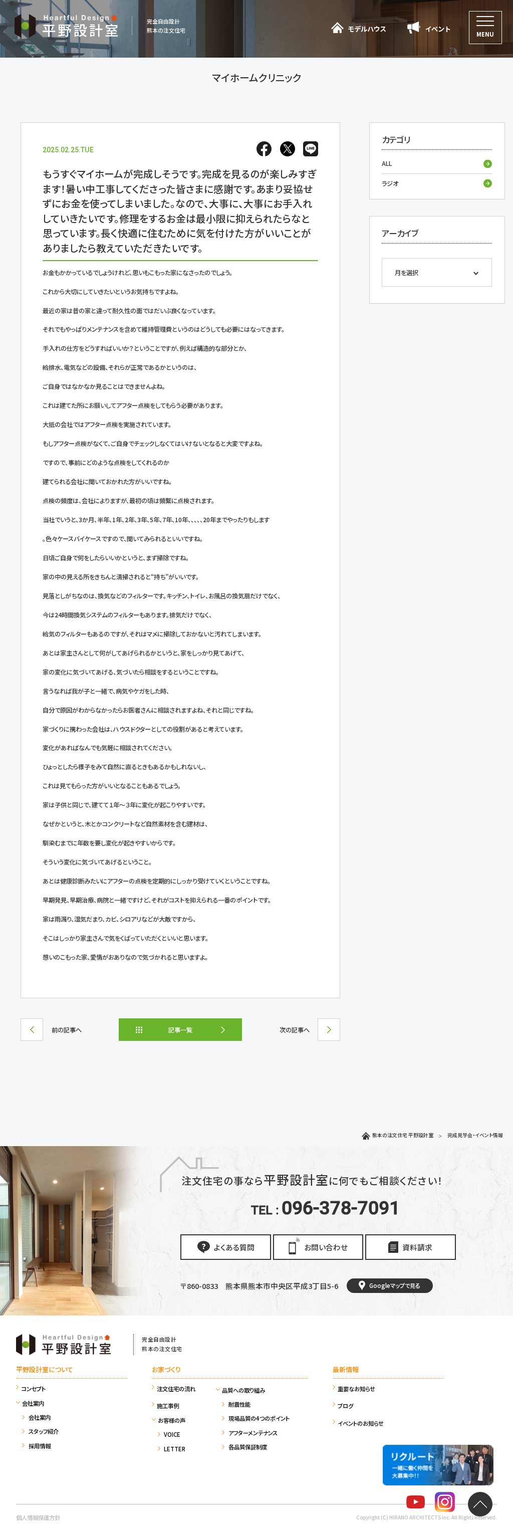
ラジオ (390, 183)
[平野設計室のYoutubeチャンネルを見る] (415, 1503)
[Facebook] (264, 150)
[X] (287, 150)
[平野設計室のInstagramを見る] (445, 1503)
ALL (387, 163)
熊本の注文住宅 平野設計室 (402, 1135)
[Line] (308, 150)
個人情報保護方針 (38, 1517)
